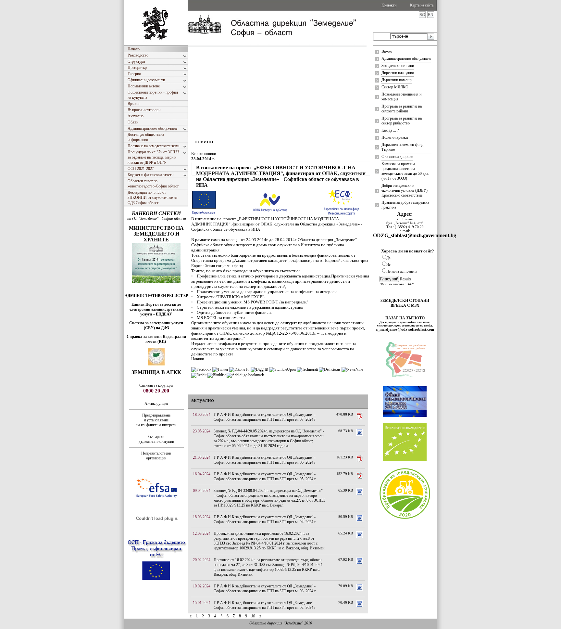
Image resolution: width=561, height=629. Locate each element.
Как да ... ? (390, 130)
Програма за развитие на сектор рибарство (401, 120)
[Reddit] (198, 375)
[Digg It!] (259, 369)
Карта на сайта (421, 5)
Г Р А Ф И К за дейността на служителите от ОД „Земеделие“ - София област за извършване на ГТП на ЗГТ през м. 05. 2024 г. (265, 476)
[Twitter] (220, 369)
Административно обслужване (406, 58)
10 (253, 616)
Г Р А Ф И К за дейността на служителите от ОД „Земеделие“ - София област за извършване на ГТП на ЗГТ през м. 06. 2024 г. (265, 460)
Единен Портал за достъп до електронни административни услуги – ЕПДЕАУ (156, 309)
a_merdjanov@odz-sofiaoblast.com (405, 329)
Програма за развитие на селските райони (401, 108)
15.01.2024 (201, 602)
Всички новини (203, 153)
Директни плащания (397, 73)
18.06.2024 (201, 414)
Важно (386, 51)
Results (405, 279)
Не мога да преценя (401, 271)
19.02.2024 (201, 586)
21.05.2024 (201, 457)
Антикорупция (156, 403)
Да (388, 258)
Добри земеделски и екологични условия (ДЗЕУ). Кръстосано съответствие (405, 190)
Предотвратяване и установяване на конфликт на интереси (156, 420)
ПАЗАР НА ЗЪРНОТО (405, 318)
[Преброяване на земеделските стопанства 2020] (405, 518)
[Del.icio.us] (330, 369)
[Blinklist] (216, 375)
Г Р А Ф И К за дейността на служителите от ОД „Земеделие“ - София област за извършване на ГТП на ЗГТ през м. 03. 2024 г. (265, 588)
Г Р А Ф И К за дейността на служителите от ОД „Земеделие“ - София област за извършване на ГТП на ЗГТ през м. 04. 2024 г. (265, 519)
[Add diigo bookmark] (245, 375)
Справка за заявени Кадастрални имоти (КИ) (156, 339)
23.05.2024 (201, 431)
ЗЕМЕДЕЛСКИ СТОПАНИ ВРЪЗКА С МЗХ (404, 303)
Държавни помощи (396, 80)
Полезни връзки (394, 137)
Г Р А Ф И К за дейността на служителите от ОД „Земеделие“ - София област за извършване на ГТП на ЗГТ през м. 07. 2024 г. (265, 417)
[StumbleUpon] (282, 369)
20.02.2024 (201, 560)
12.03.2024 (201, 533)
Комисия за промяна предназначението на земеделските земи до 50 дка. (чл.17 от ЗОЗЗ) (405, 171)
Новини (197, 359)
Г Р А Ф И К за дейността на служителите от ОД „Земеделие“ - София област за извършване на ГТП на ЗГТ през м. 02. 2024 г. (265, 605)
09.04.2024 (201, 490)
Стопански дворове (397, 156)
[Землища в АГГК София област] (156, 364)
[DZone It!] (239, 369)
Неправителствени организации (156, 455)
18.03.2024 (201, 517)
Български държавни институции (156, 439)
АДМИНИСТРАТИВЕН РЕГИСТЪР (156, 295)
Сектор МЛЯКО (394, 87)
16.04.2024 (201, 474)
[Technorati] (307, 369)
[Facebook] (201, 369)
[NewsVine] (352, 369)
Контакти (388, 5)
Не (388, 264)
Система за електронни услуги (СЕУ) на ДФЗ (156, 325)
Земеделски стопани (397, 65)
